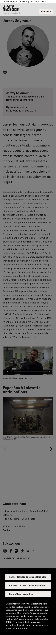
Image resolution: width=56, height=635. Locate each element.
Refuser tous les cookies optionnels (28, 585)
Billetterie (46, 11)
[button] (51, 5)
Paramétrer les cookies (21, 594)
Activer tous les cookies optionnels (27, 576)
